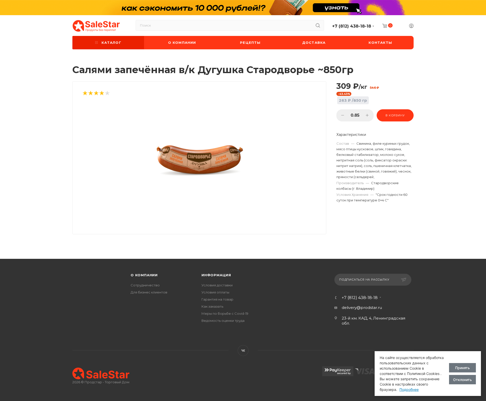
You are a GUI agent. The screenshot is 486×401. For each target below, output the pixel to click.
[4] (101, 93)
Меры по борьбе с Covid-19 (224, 313)
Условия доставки (217, 285)
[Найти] (318, 25)
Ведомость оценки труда (223, 321)
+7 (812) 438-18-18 (351, 26)
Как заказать (212, 306)
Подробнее (409, 389)
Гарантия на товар (217, 299)
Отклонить (462, 379)
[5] (107, 93)
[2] (90, 93)
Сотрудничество (145, 285)
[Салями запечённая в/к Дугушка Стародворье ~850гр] (199, 160)
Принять (462, 368)
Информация (216, 275)
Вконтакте (243, 350)
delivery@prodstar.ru (362, 307)
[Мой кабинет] (411, 26)
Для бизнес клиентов (149, 292)
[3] (96, 93)
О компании (144, 275)
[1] (85, 93)
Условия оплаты (215, 292)
